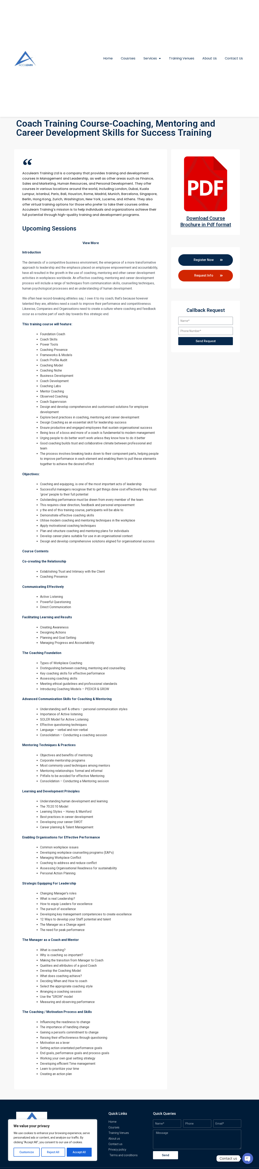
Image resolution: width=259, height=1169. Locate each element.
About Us (209, 58)
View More (91, 243)
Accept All (79, 1152)
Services (150, 58)
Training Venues (181, 58)
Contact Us (234, 58)
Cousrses (128, 58)
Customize (26, 1152)
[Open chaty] (247, 1158)
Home (108, 58)
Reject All (53, 1152)
